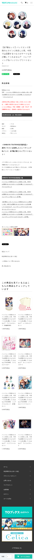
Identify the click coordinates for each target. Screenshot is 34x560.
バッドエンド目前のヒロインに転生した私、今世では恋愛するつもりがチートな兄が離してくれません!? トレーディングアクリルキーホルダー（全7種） (17, 214)
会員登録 (6, 489)
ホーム (5, 467)
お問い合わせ (7, 480)
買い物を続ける (6, 266)
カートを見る (7, 498)
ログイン (6, 494)
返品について (5, 251)
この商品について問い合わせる (11, 261)
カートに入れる (25, 556)
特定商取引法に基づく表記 (9, 256)
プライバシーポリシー (10, 476)
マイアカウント (8, 485)
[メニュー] (31, 2)
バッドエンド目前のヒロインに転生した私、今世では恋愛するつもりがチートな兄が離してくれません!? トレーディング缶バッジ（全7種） (17, 194)
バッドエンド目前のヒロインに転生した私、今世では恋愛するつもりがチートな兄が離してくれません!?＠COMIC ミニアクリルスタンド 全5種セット (9, 399)
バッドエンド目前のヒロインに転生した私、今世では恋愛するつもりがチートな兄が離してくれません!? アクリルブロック (17, 184)
